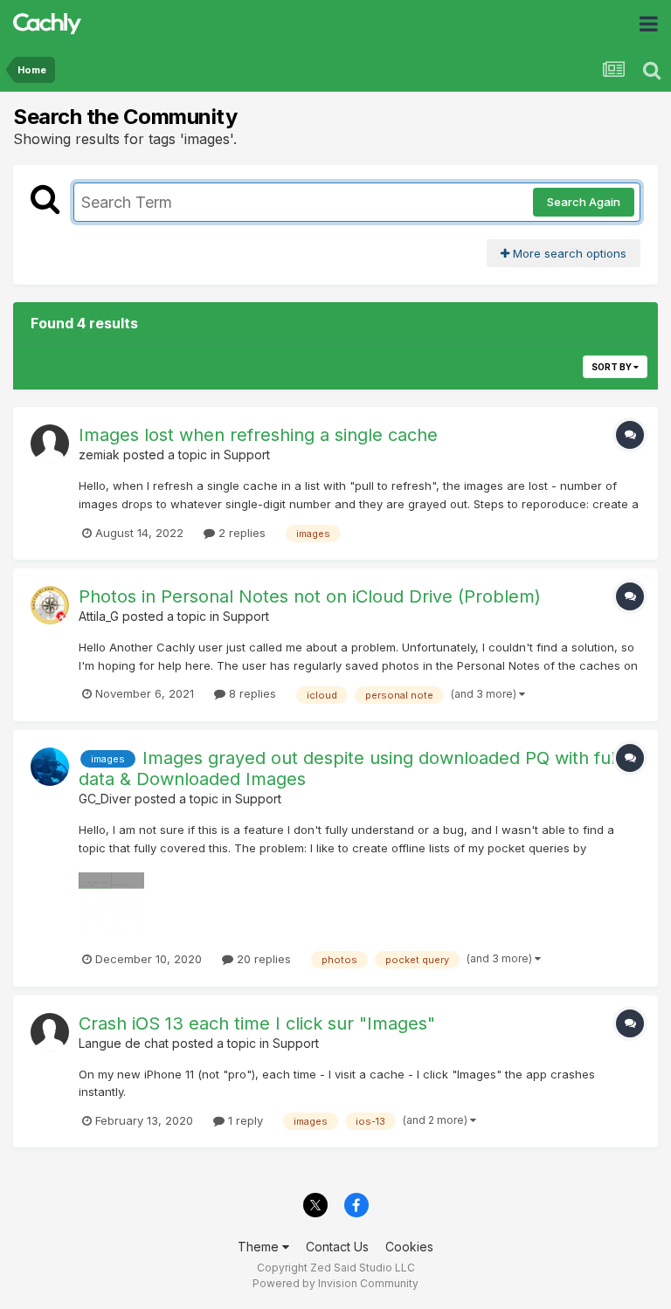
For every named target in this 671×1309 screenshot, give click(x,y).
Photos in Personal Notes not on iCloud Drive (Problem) (310, 596)
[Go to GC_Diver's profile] (50, 767)
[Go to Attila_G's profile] (50, 605)
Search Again (583, 202)
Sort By (612, 367)
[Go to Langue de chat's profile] (50, 1032)
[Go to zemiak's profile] (50, 443)
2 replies (240, 533)
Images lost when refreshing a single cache (258, 434)
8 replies (250, 693)
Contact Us (337, 1246)
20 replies (262, 959)
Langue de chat (124, 1043)
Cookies (409, 1246)
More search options (567, 253)
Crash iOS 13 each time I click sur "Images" (257, 1023)
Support (247, 454)
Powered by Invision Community (335, 1283)
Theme (260, 1246)
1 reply (244, 1120)
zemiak (99, 454)
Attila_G (99, 616)
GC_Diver (105, 798)
